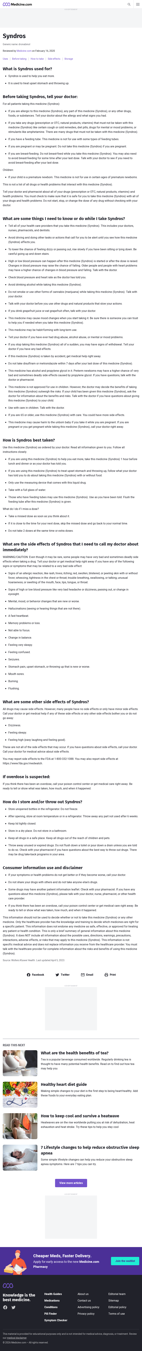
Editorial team (117, 1294)
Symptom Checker (55, 1320)
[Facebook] (5, 1307)
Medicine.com (24, 51)
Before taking (19, 59)
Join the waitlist (125, 1261)
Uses (5, 59)
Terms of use (116, 1314)
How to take (37, 59)
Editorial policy (117, 1307)
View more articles (71, 1183)
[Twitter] (13, 1307)
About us (83, 1294)
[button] (35, 975)
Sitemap (113, 1301)
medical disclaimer (16, 1338)
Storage (68, 59)
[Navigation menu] (137, 4)
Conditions (50, 1307)
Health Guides (53, 1294)
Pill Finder (50, 1314)
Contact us (84, 1301)
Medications (52, 1301)
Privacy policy (86, 1314)
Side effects (54, 59)
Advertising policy (88, 1307)
